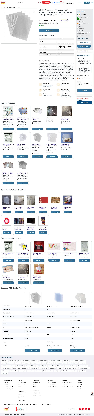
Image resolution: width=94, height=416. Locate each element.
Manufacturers (80, 382)
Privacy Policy (13, 414)
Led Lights (60, 368)
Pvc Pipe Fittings (65, 370)
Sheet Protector (17, 7)
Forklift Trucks (13, 360)
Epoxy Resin (51, 365)
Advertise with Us (36, 382)
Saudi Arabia (35, 404)
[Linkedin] (83, 409)
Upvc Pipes (73, 370)
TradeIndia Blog (21, 386)
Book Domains (36, 384)
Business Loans (36, 390)
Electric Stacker (74, 360)
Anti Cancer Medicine (84, 368)
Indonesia (26, 404)
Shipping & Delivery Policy (9, 388)
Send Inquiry (49, 30)
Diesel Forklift (20, 365)
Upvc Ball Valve (82, 370)
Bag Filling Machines (6, 368)
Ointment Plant (34, 368)
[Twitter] (86, 409)
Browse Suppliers (65, 384)
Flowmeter (25, 363)
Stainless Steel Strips (82, 365)
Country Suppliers (80, 386)
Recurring (88, 78)
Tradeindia (3, 7)
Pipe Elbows (4, 373)
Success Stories (21, 384)
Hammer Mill (82, 363)
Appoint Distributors (37, 395)
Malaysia (21, 404)
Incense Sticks (14, 370)
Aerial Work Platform (29, 365)
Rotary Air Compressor (35, 363)
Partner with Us (21, 396)
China (9, 404)
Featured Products (80, 388)
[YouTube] (89, 409)
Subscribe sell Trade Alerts (67, 386)
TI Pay (34, 386)
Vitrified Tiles (38, 370)
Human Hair (4, 360)
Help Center (6, 382)
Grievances (6, 414)
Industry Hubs (79, 384)
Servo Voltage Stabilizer (23, 360)
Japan (5, 404)
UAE (30, 404)
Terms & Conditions (21, 414)
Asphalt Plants (16, 368)
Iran (42, 404)
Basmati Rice (34, 360)
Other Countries (47, 404)
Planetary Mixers (43, 368)
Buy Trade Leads (51, 384)
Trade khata (35, 388)
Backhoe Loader (43, 360)
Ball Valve (75, 368)
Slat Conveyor (25, 368)
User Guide (6, 384)
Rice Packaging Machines (60, 363)
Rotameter (18, 363)
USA (39, 404)
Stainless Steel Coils (47, 370)
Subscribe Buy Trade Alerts (53, 386)
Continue (84, 90)
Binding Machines (9, 7)
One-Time (81, 78)
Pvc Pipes (57, 370)
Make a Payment (22, 398)
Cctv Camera (68, 368)
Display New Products (52, 382)
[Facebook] (80, 409)
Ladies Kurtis (52, 368)
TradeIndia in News (22, 388)
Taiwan (12, 404)
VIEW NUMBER (84, 42)
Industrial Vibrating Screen (7, 363)
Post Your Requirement (66, 382)
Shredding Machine (73, 363)
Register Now (84, 102)
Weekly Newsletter (22, 400)
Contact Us (21, 394)
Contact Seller (84, 46)
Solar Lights (22, 370)
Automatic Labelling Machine (8, 365)
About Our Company (22, 382)
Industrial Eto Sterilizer (48, 363)
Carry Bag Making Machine (55, 360)
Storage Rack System (41, 365)
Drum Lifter (66, 360)
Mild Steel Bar (60, 365)
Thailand (16, 404)
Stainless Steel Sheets (70, 365)
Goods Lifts (30, 370)
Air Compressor (5, 370)
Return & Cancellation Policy (9, 386)
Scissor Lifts (83, 360)
